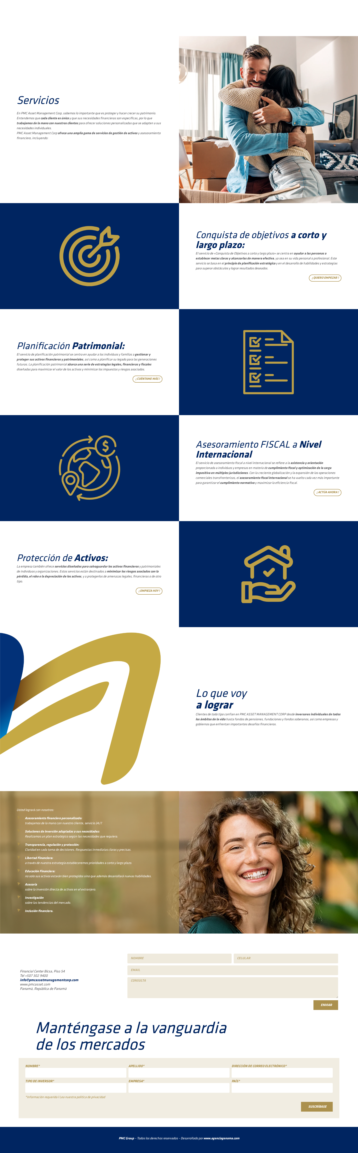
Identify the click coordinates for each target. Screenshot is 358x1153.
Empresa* (136, 1081)
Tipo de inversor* (39, 1081)
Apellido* (136, 1066)
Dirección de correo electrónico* (259, 1066)
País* (236, 1081)
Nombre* (32, 1066)
